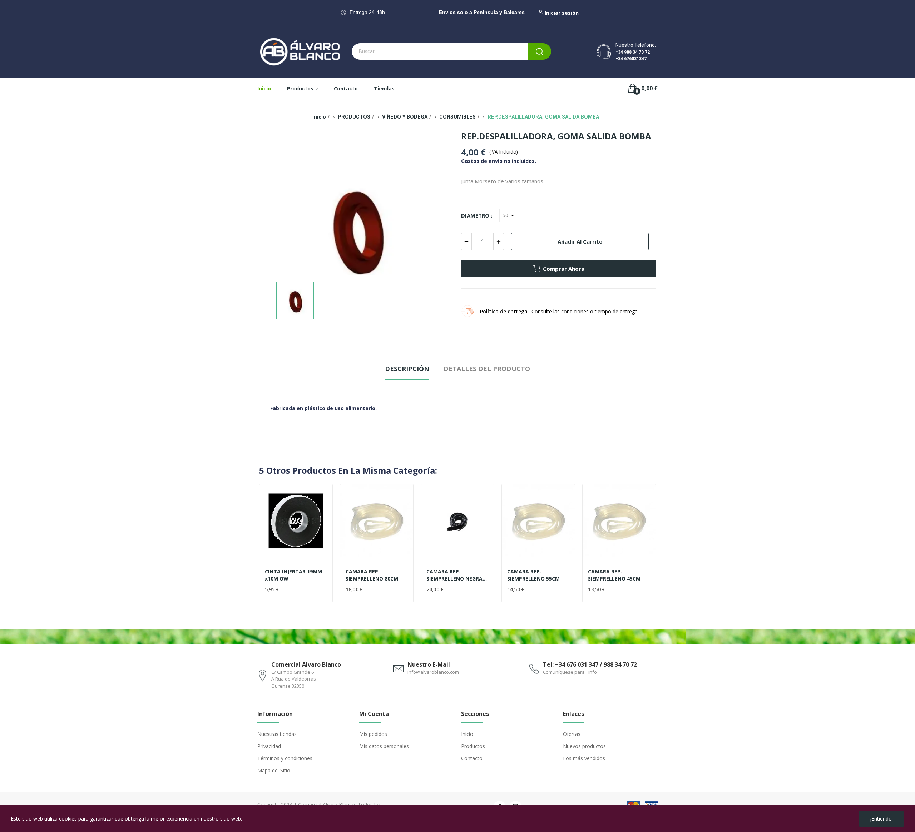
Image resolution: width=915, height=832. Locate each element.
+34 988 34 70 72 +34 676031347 (632, 55)
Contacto (472, 758)
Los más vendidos (584, 758)
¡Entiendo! (881, 818)
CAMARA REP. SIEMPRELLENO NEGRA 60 (454, 575)
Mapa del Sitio (273, 770)
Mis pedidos (373, 734)
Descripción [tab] (407, 368)
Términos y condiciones (284, 758)
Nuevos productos (584, 746)
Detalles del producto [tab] (487, 368)
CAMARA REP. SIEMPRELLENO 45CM (614, 575)
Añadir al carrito (580, 241)
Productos (473, 746)
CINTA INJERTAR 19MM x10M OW (293, 575)
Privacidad (269, 746)
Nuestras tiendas (277, 734)
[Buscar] (539, 51)
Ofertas (571, 734)
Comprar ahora (563, 268)
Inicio (467, 734)
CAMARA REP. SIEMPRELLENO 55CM (533, 575)
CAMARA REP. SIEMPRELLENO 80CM (372, 575)
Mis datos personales (384, 746)
